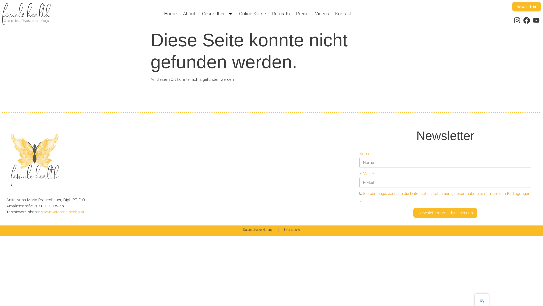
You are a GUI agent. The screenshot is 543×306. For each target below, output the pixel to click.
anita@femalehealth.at (63, 212)
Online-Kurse (252, 13)
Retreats (281, 13)
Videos (322, 13)
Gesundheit (214, 13)
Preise (302, 13)
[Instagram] (517, 20)
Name (364, 153)
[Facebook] (526, 20)
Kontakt (343, 13)
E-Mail (365, 173)
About (189, 13)
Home (170, 13)
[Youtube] (536, 20)
